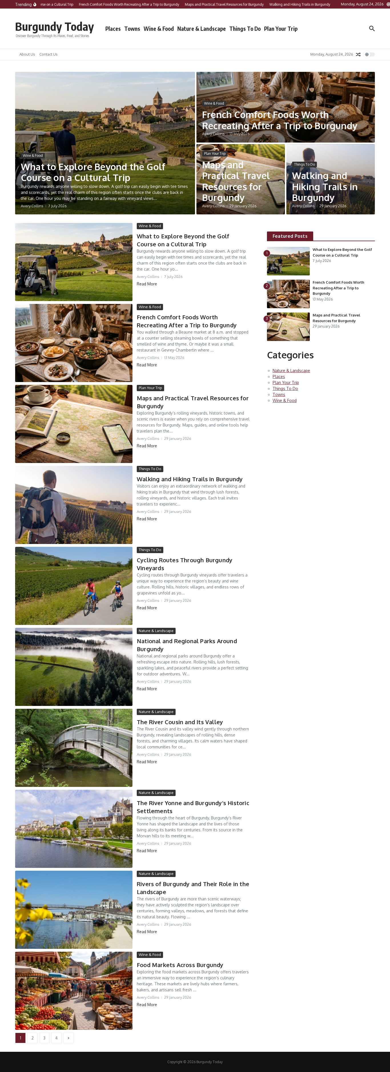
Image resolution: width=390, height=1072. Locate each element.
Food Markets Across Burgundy (180, 965)
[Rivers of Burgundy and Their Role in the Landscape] (73, 910)
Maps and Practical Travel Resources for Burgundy (236, 181)
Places (113, 28)
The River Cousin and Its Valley (180, 722)
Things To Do (245, 28)
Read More (147, 283)
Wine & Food (159, 28)
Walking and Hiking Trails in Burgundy (325, 186)
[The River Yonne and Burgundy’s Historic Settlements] (73, 829)
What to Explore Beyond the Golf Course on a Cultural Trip (93, 172)
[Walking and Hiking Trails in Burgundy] (73, 505)
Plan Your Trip (280, 28)
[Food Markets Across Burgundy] (73, 991)
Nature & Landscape (201, 28)
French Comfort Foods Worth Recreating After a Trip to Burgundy (279, 120)
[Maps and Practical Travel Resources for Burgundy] (73, 424)
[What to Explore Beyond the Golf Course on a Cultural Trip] (73, 262)
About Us (27, 54)
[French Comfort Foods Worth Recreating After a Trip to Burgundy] (73, 343)
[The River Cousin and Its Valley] (73, 748)
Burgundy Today (54, 26)
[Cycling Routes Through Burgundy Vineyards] (73, 586)
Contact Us (48, 54)
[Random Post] (358, 54)
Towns (132, 28)
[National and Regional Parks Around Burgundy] (73, 667)
